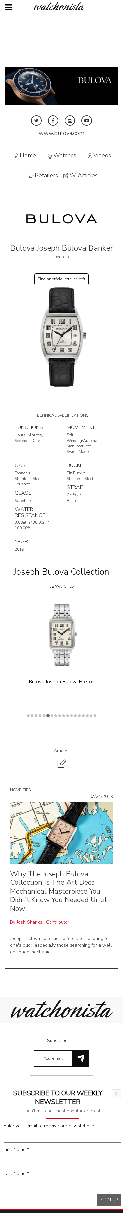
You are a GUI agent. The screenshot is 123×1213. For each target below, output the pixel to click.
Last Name (16, 1173)
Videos (102, 155)
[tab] (61, 759)
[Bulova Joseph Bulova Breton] (61, 635)
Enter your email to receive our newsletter (49, 1126)
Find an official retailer (57, 279)
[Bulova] (62, 218)
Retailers (46, 176)
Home (28, 155)
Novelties (20, 790)
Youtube (86, 120)
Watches (64, 155)
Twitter (36, 120)
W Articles (84, 176)
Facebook (53, 120)
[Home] (62, 6)
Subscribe (57, 1040)
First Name (16, 1150)
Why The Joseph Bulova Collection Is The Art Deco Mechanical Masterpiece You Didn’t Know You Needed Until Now (58, 891)
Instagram (70, 120)
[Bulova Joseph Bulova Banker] (61, 336)
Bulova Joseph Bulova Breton (61, 681)
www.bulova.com (61, 133)
